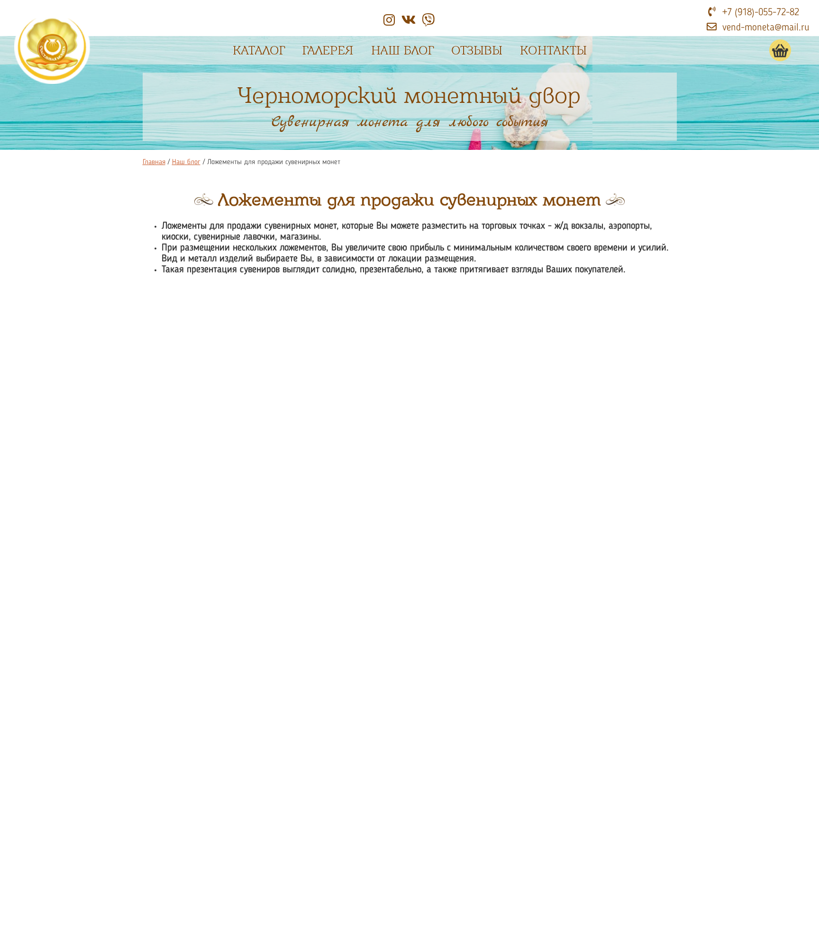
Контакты (553, 50)
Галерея (328, 50)
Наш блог (402, 50)
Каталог (259, 50)
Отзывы (476, 50)
